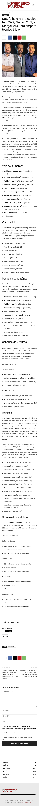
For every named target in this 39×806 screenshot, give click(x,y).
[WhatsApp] (24, 38)
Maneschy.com (26, 803)
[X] (15, 38)
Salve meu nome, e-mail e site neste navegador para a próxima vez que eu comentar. (19, 727)
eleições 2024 (11, 646)
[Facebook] (10, 38)
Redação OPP (8, 33)
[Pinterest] (20, 38)
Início (3, 12)
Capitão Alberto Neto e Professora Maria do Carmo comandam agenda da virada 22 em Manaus (10, 674)
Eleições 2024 (11, 12)
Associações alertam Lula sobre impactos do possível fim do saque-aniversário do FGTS (28, 673)
